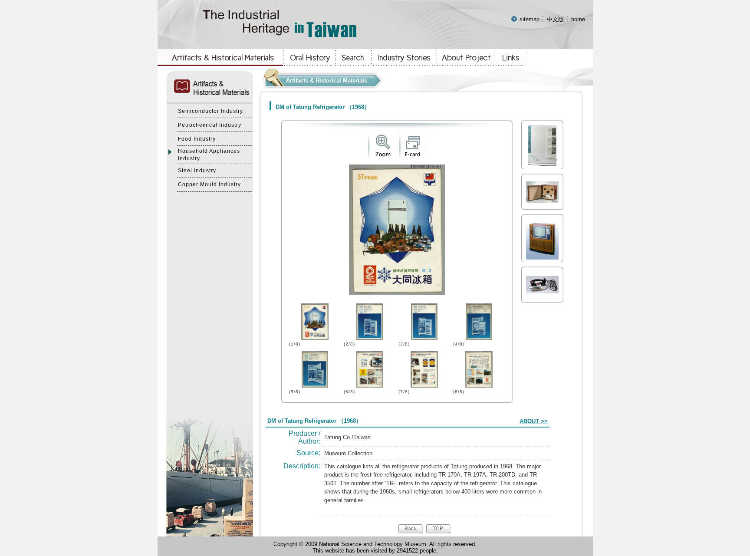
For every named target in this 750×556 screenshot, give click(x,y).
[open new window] (383, 157)
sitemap (529, 19)
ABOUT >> (534, 421)
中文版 (555, 19)
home (578, 19)
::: (505, 19)
